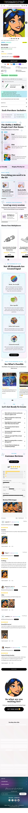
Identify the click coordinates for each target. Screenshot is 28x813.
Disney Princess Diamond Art (9, 40)
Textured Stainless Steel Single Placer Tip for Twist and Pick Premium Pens (9, 248)
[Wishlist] (24, 5)
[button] (26, 23)
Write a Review (15, 462)
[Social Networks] (9, 800)
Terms (5, 805)
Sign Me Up (23, 793)
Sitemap (15, 805)
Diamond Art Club (15, 806)
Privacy (9, 805)
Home (2, 40)
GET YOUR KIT (14, 354)
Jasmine (16, 40)
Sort (17, 518)
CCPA (12, 805)
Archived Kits (21, 805)
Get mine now (12, 709)
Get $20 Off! (17, 797)
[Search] (22, 5)
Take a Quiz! (10, 797)
